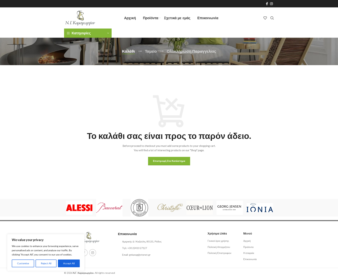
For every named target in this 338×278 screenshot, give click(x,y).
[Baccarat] (109, 208)
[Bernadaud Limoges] (139, 208)
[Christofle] (169, 208)
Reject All (46, 263)
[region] (45, 252)
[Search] (272, 17)
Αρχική (247, 240)
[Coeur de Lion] (199, 208)
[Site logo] (80, 17)
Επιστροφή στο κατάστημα (169, 160)
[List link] (142, 248)
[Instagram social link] (271, 3)
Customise (23, 263)
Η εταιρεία (248, 252)
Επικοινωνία (250, 259)
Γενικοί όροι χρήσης (218, 240)
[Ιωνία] (259, 208)
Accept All (69, 263)
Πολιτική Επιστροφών (219, 252)
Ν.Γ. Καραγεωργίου (83, 272)
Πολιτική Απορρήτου (219, 246)
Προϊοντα (248, 246)
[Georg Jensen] (229, 208)
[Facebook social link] (267, 3)
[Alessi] (79, 208)
